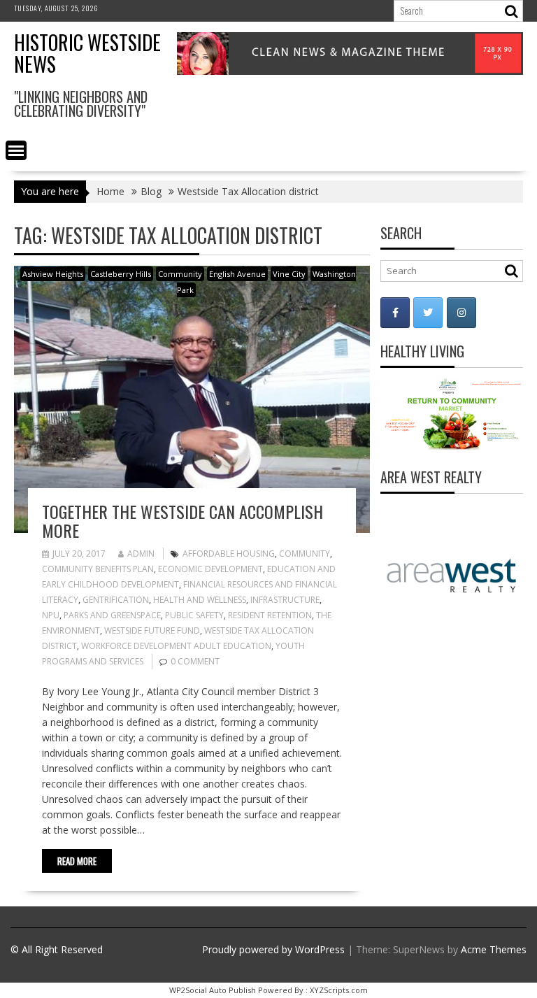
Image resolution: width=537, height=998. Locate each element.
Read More (76, 861)
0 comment (195, 661)
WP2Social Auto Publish (212, 990)
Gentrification (116, 600)
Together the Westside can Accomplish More (182, 520)
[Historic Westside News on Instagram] (461, 312)
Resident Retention (270, 615)
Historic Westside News (87, 53)
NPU (50, 615)
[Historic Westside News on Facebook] (395, 312)
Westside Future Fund (152, 630)
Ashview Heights (52, 274)
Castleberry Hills (120, 274)
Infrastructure (285, 600)
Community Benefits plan (98, 569)
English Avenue (237, 274)
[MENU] (16, 150)
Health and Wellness (199, 600)
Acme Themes (494, 949)
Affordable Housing (228, 553)
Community (180, 274)
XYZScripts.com (339, 990)
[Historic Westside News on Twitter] (428, 312)
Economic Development (210, 569)
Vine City (289, 274)
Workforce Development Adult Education (176, 646)
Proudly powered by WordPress (273, 949)
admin (141, 553)
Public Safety (194, 615)
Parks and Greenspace (112, 615)
